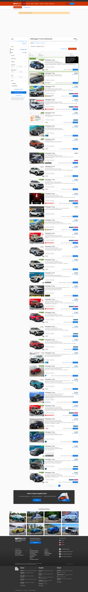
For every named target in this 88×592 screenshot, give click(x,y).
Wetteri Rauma (68, 362)
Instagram (62, 544)
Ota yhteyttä (75, 69)
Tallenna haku (27, 7)
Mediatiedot (46, 552)
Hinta (12, 75)
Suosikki (48, 80)
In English (73, 0)
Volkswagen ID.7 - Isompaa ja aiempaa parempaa (70, 517)
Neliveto (14, 83)
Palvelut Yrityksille (47, 553)
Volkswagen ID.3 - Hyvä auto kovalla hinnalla (35, 529)
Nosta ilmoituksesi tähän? (40, 58)
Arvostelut (46, 3)
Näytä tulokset (19, 92)
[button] (33, 55)
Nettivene (21, 0)
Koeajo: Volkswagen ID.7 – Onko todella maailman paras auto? (52, 517)
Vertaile (53, 80)
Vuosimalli (13, 64)
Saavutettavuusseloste (34, 559)
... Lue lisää (75, 41)
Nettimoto (17, 0)
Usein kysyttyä (32, 553)
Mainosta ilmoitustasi (19, 555)
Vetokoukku (14, 85)
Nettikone (24, 0)
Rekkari (35, 0)
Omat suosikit (17, 553)
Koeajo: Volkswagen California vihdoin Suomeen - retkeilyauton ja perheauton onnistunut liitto (35, 517)
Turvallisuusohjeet (33, 555)
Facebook (62, 540)
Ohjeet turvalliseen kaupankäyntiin (66, 556)
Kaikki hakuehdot (19, 89)
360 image (36, 91)
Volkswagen (15, 9)
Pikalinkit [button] (36, 3)
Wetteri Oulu (68, 135)
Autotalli (14, 0)
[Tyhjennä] (26, 49)
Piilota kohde (30, 87)
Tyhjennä (24, 43)
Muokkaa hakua (18, 7)
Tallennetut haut (18, 550)
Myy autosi (72, 3)
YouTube (62, 542)
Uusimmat (28, 3)
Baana (38, 0)
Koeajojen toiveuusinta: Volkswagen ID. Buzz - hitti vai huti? (17, 529)
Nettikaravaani (32, 0)
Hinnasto (46, 550)
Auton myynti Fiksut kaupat (65, 549)
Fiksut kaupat (51, 3)
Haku (24, 3)
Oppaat (31, 557)
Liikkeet (32, 3)
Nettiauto (17, 4)
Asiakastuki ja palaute (34, 550)
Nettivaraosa (27, 0)
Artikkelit (41, 3)
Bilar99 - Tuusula (68, 229)
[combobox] (18, 49)
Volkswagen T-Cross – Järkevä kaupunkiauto (17, 517)
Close (77, 57)
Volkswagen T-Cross (54, 64)
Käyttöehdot (32, 556)
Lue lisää (37, 500)
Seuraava (59, 486)
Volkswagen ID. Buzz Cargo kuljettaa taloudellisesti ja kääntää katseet (70, 529)
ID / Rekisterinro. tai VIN (23, 41)
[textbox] (18, 49)
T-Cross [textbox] (24, 52)
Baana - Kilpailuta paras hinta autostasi (67, 551)
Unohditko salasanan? (34, 552)
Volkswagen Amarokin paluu (52, 529)
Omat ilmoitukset (18, 552)
